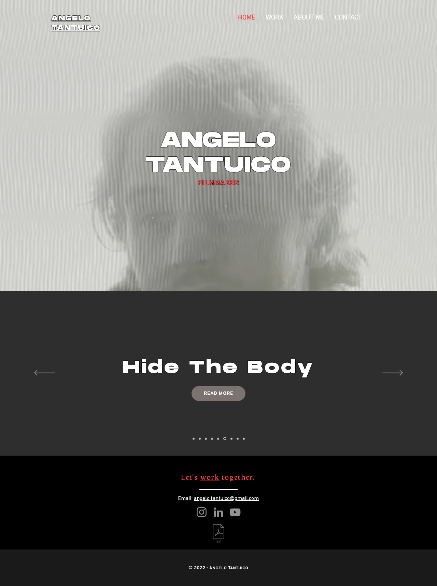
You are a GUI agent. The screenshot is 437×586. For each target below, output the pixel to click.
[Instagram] (201, 512)
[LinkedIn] (218, 512)
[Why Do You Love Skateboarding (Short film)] (231, 439)
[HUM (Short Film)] (212, 439)
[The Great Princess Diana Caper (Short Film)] (194, 439)
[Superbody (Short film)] (244, 439)
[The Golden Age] (218, 439)
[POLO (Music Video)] (238, 439)
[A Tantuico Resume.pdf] (218, 534)
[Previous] (44, 373)
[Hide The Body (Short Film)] (224, 438)
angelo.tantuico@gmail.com (226, 498)
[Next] (392, 373)
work (210, 478)
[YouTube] (235, 512)
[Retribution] (206, 439)
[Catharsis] (200, 439)
